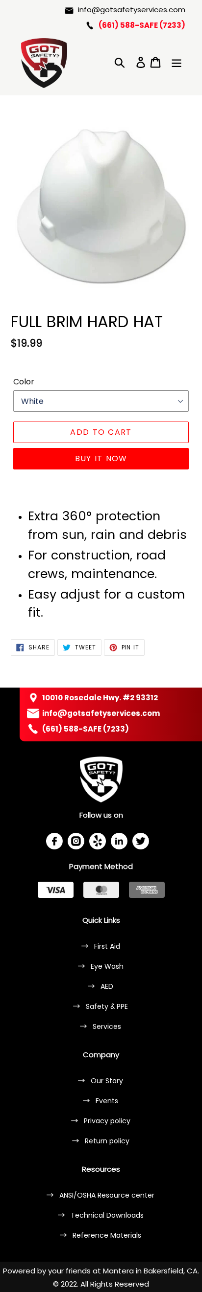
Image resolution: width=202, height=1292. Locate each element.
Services (107, 1026)
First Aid (107, 946)
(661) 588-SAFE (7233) (142, 25)
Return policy (107, 1141)
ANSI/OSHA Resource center (106, 1195)
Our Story (107, 1081)
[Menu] (176, 61)
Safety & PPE (107, 1006)
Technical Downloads (107, 1215)
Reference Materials (107, 1235)
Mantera (118, 1271)
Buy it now (101, 458)
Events (107, 1101)
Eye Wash (107, 966)
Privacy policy (107, 1121)
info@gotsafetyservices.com (131, 9)
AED (107, 986)
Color (23, 381)
